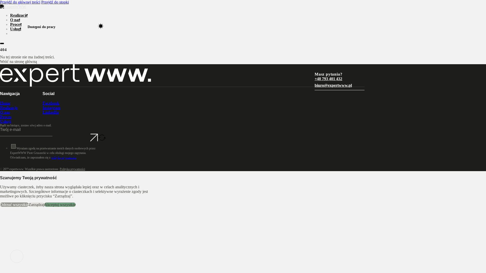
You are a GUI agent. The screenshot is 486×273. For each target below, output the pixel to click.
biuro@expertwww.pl (333, 85)
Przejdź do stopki (55, 2)
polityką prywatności (63, 157)
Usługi (15, 29)
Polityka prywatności (72, 169)
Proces (16, 24)
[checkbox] (13, 146)
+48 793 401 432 (328, 79)
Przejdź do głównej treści (20, 2)
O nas (15, 20)
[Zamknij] (2, 43)
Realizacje (19, 15)
